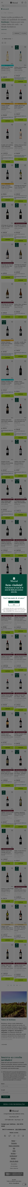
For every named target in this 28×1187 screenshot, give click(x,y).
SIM (14, 601)
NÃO (14, 604)
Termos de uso (10, 609)
